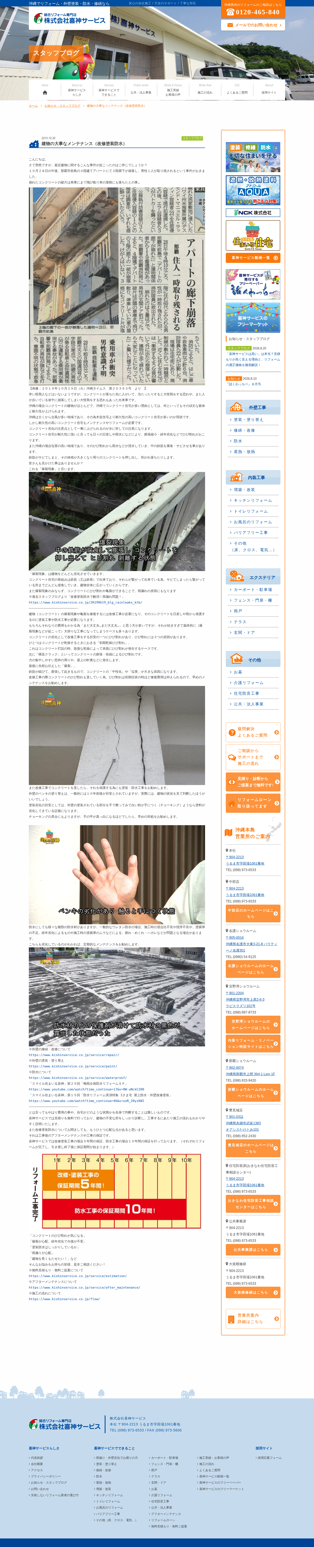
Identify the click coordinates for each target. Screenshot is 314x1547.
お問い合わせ (40, 1489)
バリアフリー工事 (251, 532)
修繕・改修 (244, 430)
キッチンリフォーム (253, 500)
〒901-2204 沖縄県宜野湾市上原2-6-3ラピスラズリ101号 (245, 999)
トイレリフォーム (251, 511)
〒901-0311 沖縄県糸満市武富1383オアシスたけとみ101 (243, 1123)
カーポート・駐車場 (253, 589)
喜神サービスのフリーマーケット (221, 1489)
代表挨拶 (37, 1457)
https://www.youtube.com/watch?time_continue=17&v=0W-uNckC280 (86, 1089)
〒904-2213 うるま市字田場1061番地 (245, 860)
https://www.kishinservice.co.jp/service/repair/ (74, 1055)
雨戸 (238, 611)
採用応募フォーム (270, 1457)
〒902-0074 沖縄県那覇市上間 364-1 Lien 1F (250, 1071)
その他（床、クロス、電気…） (253, 546)
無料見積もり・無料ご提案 (169, 1526)
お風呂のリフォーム (253, 522)
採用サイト (269, 89)
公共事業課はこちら (251, 1249)
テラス (240, 622)
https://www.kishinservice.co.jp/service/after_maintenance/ (84, 1287)
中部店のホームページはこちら (251, 913)
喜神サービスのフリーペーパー (220, 1482)
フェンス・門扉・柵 (253, 600)
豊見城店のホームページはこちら (251, 1148)
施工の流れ (205, 89)
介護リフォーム (249, 683)
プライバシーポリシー (46, 1476)
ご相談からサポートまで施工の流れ (250, 757)
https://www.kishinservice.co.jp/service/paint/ (73, 1066)
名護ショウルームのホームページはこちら (251, 969)
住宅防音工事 (247, 693)
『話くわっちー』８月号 (243, 384)
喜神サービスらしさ (77, 90)
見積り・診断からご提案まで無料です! (255, 781)
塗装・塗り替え (249, 420)
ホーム (33, 105)
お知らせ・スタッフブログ (62, 105)
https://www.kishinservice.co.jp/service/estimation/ (78, 1276)
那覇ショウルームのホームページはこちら (251, 1093)
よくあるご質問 (237, 89)
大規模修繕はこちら (251, 1292)
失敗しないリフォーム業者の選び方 (55, 1495)
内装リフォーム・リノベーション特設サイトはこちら (251, 1044)
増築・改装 (244, 490)
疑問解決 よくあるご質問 (253, 732)
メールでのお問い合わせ (256, 25)
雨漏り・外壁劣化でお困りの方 (117, 1457)
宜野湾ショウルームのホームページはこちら (251, 1025)
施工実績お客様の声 (173, 90)
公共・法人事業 (141, 89)
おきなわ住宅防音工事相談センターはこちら (251, 1204)
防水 (238, 441)
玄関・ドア (244, 632)
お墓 (238, 672)
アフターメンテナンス (166, 1514)
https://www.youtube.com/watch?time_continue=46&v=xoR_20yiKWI (86, 1101)
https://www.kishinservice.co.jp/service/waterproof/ (78, 1078)
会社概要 (37, 1464)
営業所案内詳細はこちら (250, 1318)
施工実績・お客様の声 (214, 1457)
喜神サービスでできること (108, 90)
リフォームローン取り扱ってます (255, 803)
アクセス (37, 1470)
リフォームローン (163, 1520)
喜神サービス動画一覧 (251, 257)
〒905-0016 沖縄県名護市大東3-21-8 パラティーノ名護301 (251, 944)
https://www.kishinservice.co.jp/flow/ (64, 1299)
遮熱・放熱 (244, 452)
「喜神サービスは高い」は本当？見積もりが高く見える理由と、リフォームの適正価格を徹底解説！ (253, 359)
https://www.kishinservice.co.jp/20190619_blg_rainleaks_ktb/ (85, 602)
